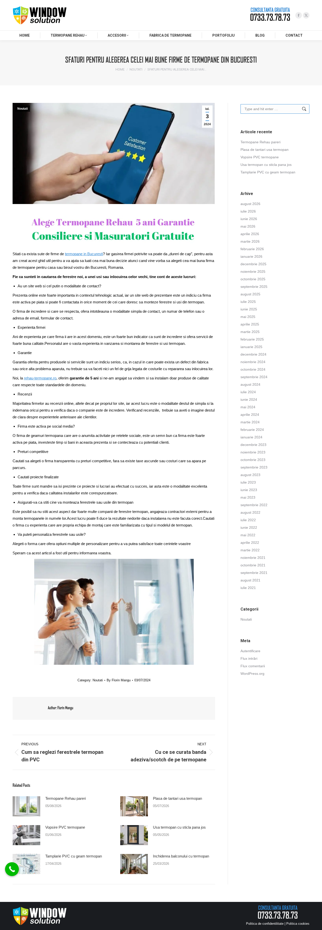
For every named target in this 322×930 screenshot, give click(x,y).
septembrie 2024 (253, 377)
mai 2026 (247, 226)
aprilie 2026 (249, 234)
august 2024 (250, 384)
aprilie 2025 (249, 324)
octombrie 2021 (252, 565)
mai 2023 (247, 497)
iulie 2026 (248, 211)
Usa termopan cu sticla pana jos (179, 827)
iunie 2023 (248, 490)
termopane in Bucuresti (84, 254)
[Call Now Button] (12, 869)
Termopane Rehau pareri (65, 798)
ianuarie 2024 (251, 437)
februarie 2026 (252, 249)
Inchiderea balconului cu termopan (181, 856)
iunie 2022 (248, 527)
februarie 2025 (252, 339)
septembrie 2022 (253, 505)
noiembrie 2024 (252, 362)
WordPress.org (252, 674)
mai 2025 (247, 317)
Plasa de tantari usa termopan (177, 798)
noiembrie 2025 (252, 272)
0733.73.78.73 (270, 17)
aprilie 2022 (249, 543)
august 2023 (250, 475)
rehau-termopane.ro (40, 378)
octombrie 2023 (252, 460)
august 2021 (250, 580)
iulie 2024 (248, 392)
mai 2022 (247, 535)
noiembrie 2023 (252, 452)
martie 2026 (250, 241)
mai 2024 (247, 407)
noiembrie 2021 (252, 558)
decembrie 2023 (253, 445)
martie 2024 (250, 422)
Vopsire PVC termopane (65, 827)
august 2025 (250, 294)
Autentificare (250, 651)
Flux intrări (248, 658)
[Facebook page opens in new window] (298, 15)
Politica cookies (297, 923)
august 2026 (250, 204)
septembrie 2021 (253, 573)
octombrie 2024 (252, 369)
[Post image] (26, 806)
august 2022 (250, 512)
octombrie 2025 (252, 279)
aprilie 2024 (249, 415)
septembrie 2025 (253, 287)
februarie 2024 (252, 430)
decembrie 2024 (253, 354)
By (119, 680)
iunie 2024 (248, 399)
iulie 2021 (248, 588)
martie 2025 (250, 332)
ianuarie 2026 (251, 256)
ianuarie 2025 (251, 347)
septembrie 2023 (253, 467)
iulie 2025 (248, 302)
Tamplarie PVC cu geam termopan (73, 856)
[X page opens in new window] (306, 15)
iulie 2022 (248, 520)
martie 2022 (250, 550)
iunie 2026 (248, 219)
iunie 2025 (248, 309)
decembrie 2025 (253, 264)
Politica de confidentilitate (265, 923)
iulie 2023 (248, 482)
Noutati (22, 108)
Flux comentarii (252, 666)
